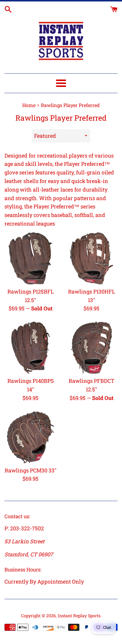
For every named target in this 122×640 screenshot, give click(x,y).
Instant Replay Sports (79, 615)
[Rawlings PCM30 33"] (30, 437)
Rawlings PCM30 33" (31, 470)
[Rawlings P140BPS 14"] (30, 348)
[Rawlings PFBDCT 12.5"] (91, 348)
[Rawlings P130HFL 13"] (91, 258)
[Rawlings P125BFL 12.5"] (30, 258)
